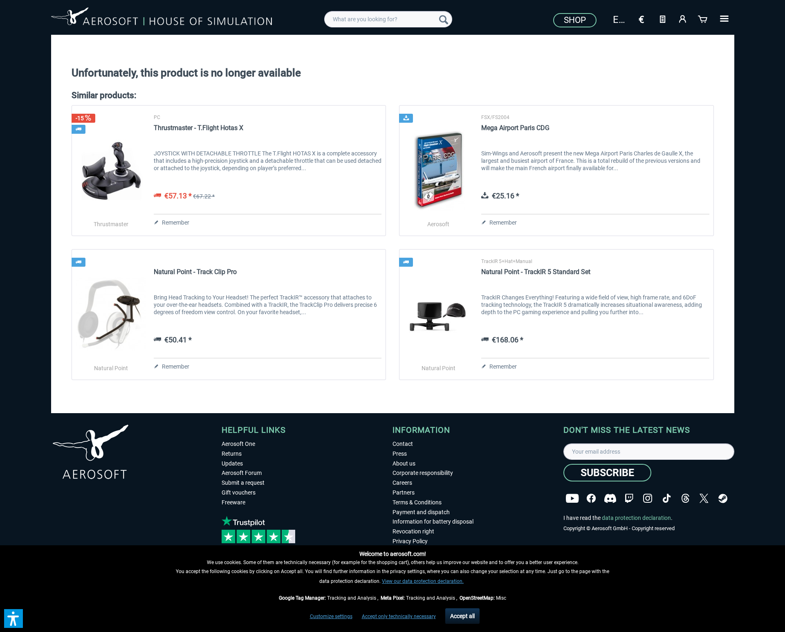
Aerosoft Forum (242, 473)
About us (403, 463)
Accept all (462, 616)
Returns (232, 453)
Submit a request (243, 482)
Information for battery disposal (432, 521)
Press (399, 453)
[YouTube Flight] (572, 498)
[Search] (443, 19)
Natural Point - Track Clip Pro (195, 272)
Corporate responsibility (422, 473)
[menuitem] (388, 19)
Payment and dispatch (421, 512)
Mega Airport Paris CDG (515, 128)
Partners (403, 492)
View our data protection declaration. (423, 581)
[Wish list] (662, 18)
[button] (13, 618)
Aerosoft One (238, 444)
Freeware (233, 502)
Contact (402, 444)
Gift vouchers (239, 492)
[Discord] (610, 498)
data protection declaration (636, 518)
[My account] (683, 18)
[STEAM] (722, 498)
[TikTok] (667, 498)
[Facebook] (591, 498)
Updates (232, 463)
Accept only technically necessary (399, 616)
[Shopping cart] (703, 18)
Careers (402, 482)
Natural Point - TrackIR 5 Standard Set (535, 272)
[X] (704, 498)
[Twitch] (629, 498)
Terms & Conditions (417, 502)
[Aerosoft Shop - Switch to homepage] (161, 18)
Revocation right (413, 531)
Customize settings (331, 616)
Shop (575, 20)
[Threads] (685, 498)
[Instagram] (647, 498)
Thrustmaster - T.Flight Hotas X (198, 128)
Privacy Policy (410, 541)
